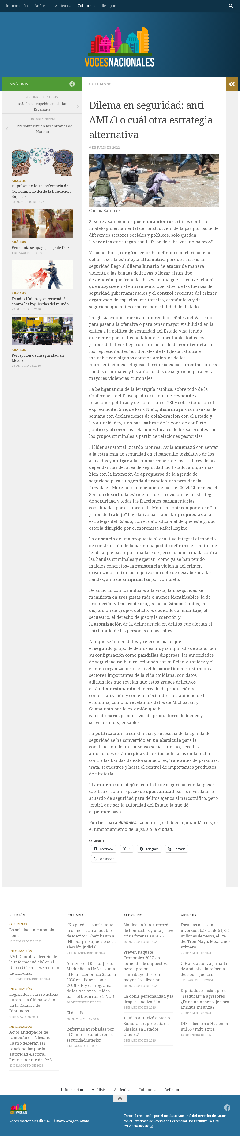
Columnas (86, 6)
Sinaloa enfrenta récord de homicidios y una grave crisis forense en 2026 (148, 930)
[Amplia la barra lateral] (232, 84)
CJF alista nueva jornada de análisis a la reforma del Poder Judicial (204, 969)
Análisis (41, 6)
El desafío (76, 1012)
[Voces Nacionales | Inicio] (120, 44)
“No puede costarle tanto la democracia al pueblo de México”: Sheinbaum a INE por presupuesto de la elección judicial (91, 936)
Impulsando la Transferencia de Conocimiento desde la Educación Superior (41, 191)
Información (17, 6)
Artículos (63, 6)
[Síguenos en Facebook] (72, 84)
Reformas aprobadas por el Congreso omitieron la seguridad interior (90, 1034)
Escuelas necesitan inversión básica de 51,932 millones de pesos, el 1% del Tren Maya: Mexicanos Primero (205, 936)
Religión (109, 6)
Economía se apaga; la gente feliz (40, 248)
